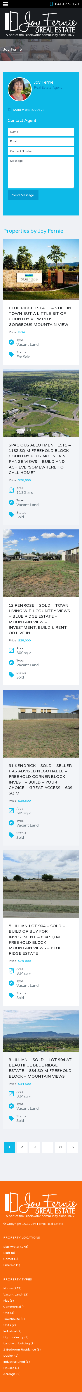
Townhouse (11, 1319)
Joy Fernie (44, 82)
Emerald (9, 1265)
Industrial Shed (14, 1362)
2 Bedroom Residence (19, 1349)
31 (60, 1147)
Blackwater (11, 1247)
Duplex (8, 1356)
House (8, 1288)
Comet (8, 1259)
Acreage (9, 1374)
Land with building (16, 1343)
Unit (6, 1313)
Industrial (10, 1331)
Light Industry (13, 1337)
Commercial (12, 1307)
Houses (8, 1368)
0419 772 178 (67, 4)
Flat (6, 1300)
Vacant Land (12, 1294)
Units (7, 1325)
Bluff (6, 1253)
